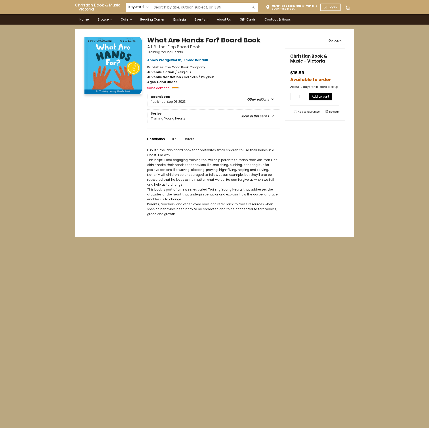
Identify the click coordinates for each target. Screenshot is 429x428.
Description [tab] (156, 139)
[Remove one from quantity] (293, 96)
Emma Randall (196, 60)
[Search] (253, 7)
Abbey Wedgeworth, (165, 60)
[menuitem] (84, 19)
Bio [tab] (174, 139)
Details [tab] (189, 139)
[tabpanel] (213, 187)
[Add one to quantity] (305, 96)
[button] (291, 8)
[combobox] (138, 7)
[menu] (214, 19)
